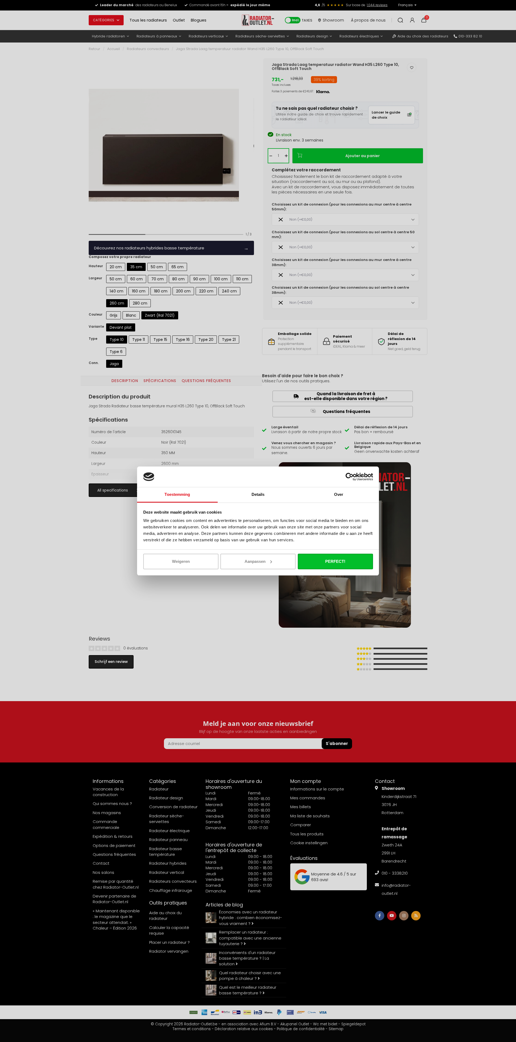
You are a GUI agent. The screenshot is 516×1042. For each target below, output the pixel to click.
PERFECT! (335, 561)
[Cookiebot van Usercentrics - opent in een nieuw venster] (349, 477)
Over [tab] (338, 494)
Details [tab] (258, 494)
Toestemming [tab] (177, 494)
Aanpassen (255, 561)
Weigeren (181, 561)
